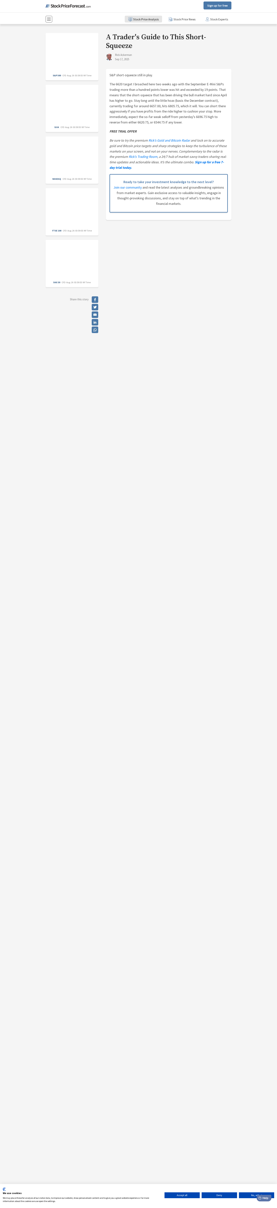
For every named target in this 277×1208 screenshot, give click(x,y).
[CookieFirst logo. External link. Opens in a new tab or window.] (4, 1189)
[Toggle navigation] (49, 19)
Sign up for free (217, 5)
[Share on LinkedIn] (95, 322)
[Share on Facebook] (95, 299)
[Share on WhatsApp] (95, 329)
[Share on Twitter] (95, 307)
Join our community (127, 187)
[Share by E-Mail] (95, 314)
